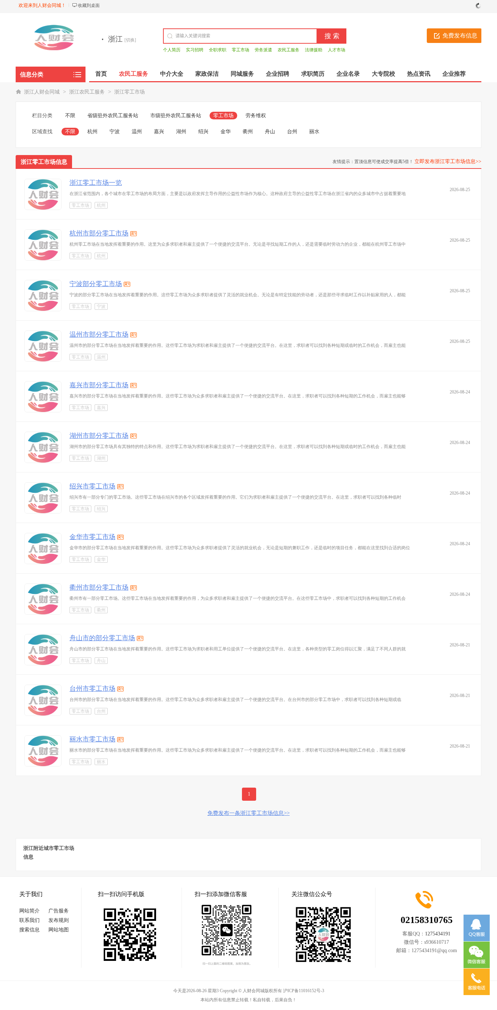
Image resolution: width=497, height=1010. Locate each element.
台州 (292, 131)
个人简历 (171, 49)
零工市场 (240, 49)
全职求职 (217, 49)
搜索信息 (29, 929)
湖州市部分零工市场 (98, 435)
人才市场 (336, 49)
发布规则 (58, 920)
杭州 (92, 131)
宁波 (115, 131)
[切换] (130, 40)
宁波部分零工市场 (95, 284)
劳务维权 (256, 115)
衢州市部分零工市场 (98, 587)
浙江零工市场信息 (44, 162)
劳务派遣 (263, 49)
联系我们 (29, 920)
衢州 (248, 131)
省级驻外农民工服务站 (112, 115)
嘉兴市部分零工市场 (98, 385)
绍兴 (203, 131)
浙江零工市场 (129, 92)
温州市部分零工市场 (98, 334)
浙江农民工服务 (87, 92)
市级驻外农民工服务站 (175, 115)
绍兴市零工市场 (92, 486)
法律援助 (313, 49)
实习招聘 (194, 49)
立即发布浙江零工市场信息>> (447, 161)
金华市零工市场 (92, 536)
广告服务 (58, 911)
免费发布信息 (459, 35)
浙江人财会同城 (42, 92)
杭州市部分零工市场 (98, 233)
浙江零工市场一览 (95, 182)
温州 (137, 131)
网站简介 (29, 911)
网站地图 (58, 929)
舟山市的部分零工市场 (102, 638)
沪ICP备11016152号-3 (303, 990)
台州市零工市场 (92, 688)
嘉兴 (159, 131)
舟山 (270, 131)
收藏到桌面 (89, 5)
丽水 (314, 131)
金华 (225, 131)
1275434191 (437, 933)
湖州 (181, 131)
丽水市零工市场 (92, 739)
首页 (101, 74)
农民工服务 (288, 49)
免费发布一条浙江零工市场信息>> (248, 813)
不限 (70, 115)
